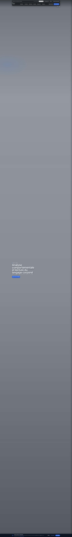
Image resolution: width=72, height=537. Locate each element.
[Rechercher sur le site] (57, 6)
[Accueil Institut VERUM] (15, 4)
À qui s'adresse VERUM (16, 276)
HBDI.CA (51, 1)
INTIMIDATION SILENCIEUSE (56, 1)
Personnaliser (52, 535)
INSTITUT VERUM (41, 1)
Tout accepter (57, 535)
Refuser (49, 535)
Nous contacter (56, 4)
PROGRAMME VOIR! (47, 1)
